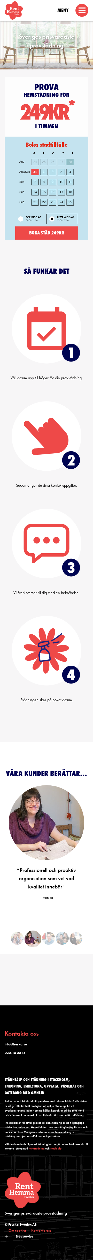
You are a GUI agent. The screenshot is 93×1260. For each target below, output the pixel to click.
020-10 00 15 (15, 1052)
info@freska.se (16, 1044)
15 (44, 192)
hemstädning (36, 1148)
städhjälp (55, 1148)
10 (61, 182)
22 (44, 202)
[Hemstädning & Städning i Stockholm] (46, 11)
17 (61, 192)
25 (70, 202)
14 (35, 192)
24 (61, 202)
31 (35, 172)
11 (70, 182)
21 (35, 202)
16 (53, 192)
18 (70, 192)
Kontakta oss (41, 1230)
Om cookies (18, 1230)
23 (53, 202)
